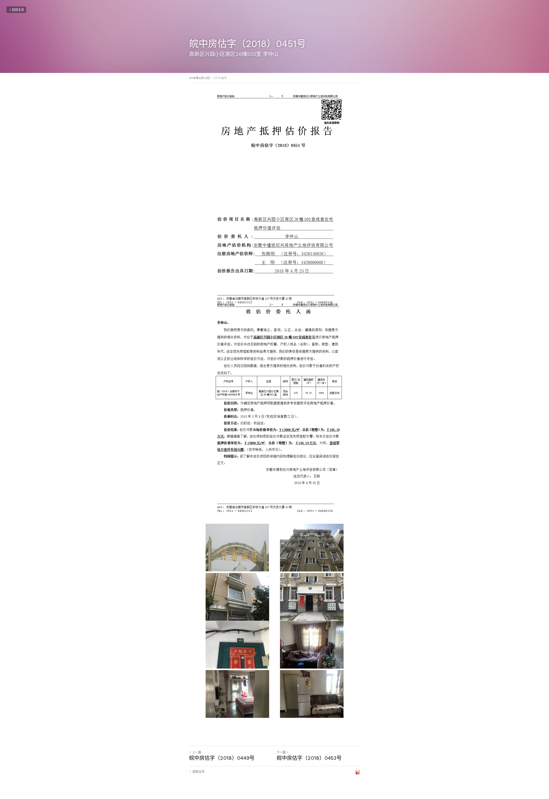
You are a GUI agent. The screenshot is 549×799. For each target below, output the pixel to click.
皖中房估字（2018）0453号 (309, 758)
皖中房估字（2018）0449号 (222, 758)
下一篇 (281, 752)
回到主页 (18, 9)
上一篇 (196, 752)
